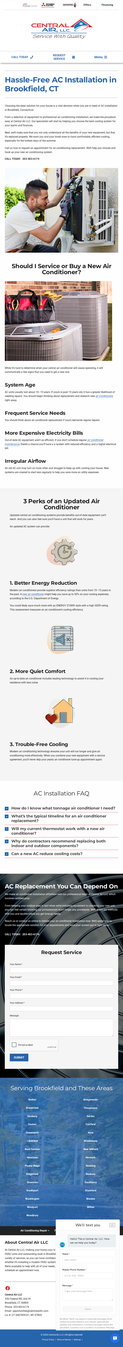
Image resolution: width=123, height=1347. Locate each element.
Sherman (32, 1182)
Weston (90, 1198)
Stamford (90, 1190)
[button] (61, 808)
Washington (32, 1198)
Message (14, 1015)
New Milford (90, 1149)
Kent (90, 1132)
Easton (32, 1124)
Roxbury (91, 1174)
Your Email (16, 977)
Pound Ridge (32, 1165)
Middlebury (90, 1140)
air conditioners (104, 396)
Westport (32, 1207)
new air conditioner (33, 594)
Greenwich (32, 1132)
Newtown (32, 1157)
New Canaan (32, 1149)
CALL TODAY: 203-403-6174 (22, 158)
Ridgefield (32, 1174)
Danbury (32, 1116)
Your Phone (16, 990)
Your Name (16, 964)
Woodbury (32, 1215)
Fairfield (91, 1124)
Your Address (17, 1003)
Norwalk (91, 1157)
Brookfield (32, 1107)
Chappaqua (90, 1107)
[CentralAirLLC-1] (61, 12)
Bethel (32, 1099)
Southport (32, 1190)
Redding (91, 1165)
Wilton (90, 1207)
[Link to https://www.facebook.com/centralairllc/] (8, 1288)
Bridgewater (90, 1099)
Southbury (91, 1182)
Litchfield (32, 1140)
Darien (90, 1116)
